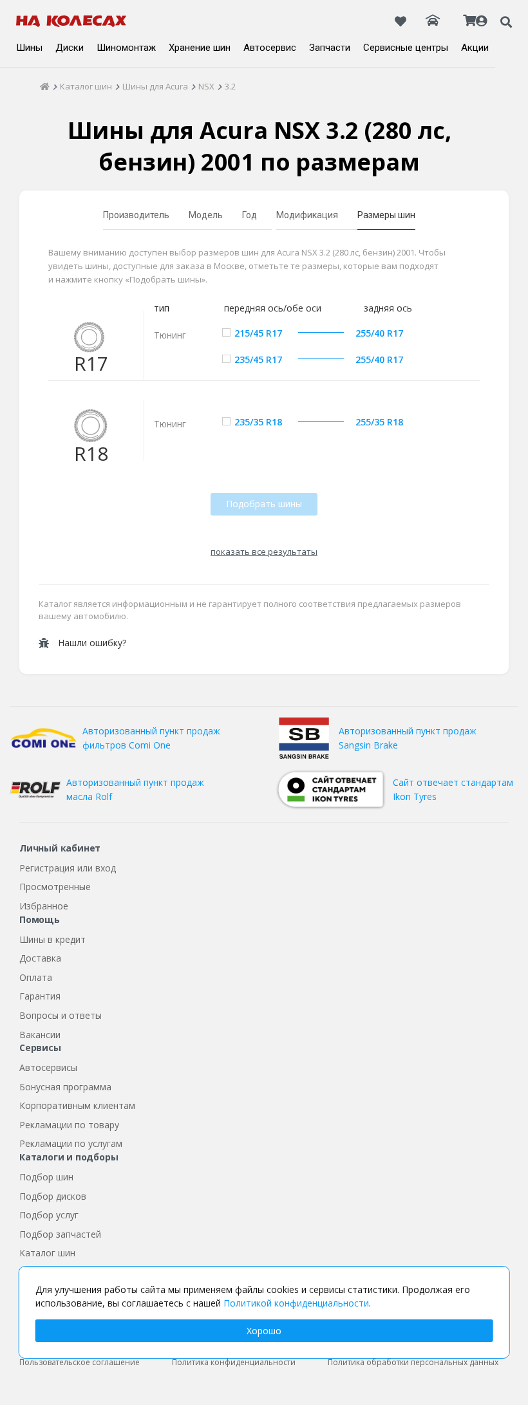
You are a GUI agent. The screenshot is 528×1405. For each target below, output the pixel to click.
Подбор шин (46, 1177)
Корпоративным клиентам (77, 1105)
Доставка (40, 958)
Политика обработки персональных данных (413, 1362)
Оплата (35, 977)
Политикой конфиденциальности (296, 1303)
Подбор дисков (52, 1196)
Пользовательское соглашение (79, 1362)
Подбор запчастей (60, 1234)
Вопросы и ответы (60, 1015)
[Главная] (45, 86)
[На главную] (71, 21)
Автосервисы (48, 1067)
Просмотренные (55, 886)
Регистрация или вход (67, 868)
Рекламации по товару (69, 1125)
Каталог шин (47, 1253)
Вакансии (40, 1034)
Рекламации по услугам (70, 1143)
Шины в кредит (52, 939)
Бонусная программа (65, 1087)
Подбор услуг (49, 1215)
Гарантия (40, 996)
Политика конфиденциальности (234, 1362)
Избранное (43, 906)
